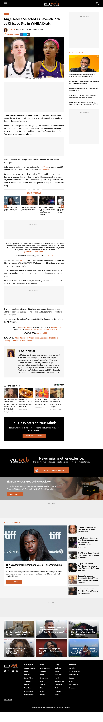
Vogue (46, 167)
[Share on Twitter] (25, 34)
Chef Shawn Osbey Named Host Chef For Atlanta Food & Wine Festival (88, 555)
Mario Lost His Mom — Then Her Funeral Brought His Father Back (88, 591)
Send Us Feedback (34, 436)
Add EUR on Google (13, 34)
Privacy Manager (8, 699)
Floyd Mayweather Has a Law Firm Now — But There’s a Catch (83, 89)
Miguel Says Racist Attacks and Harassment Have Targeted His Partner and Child (88, 567)
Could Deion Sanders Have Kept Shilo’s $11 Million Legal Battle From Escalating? (82, 75)
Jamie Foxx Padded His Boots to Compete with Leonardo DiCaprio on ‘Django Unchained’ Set (51, 630)
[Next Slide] (62, 206)
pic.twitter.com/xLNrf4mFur (35, 252)
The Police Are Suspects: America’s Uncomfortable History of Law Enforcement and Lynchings (47, 210)
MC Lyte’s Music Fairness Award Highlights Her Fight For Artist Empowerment (84, 82)
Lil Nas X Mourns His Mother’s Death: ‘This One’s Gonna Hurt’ (10, 209)
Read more (16, 582)
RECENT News (34, 193)
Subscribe (15, 494)
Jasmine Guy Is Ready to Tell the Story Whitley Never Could (28, 209)
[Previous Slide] (5, 206)
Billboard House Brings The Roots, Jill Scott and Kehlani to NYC (51, 651)
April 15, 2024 (43, 333)
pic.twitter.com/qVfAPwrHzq (45, 329)
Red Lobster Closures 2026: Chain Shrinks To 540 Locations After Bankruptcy (83, 632)
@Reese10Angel (25, 327)
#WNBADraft (56, 327)
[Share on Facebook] (21, 34)
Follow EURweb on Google (53, 470)
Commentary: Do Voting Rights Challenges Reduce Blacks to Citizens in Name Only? (82, 96)
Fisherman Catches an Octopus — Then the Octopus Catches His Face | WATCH (84, 651)
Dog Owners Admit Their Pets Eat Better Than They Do (18, 633)
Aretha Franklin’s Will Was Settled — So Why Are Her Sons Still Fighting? (18, 651)
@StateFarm (29, 329)
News (6, 14)
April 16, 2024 (49, 255)
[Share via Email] (28, 34)
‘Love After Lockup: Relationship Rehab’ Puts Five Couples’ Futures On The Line (88, 579)
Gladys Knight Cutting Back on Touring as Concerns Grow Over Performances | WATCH (83, 103)
